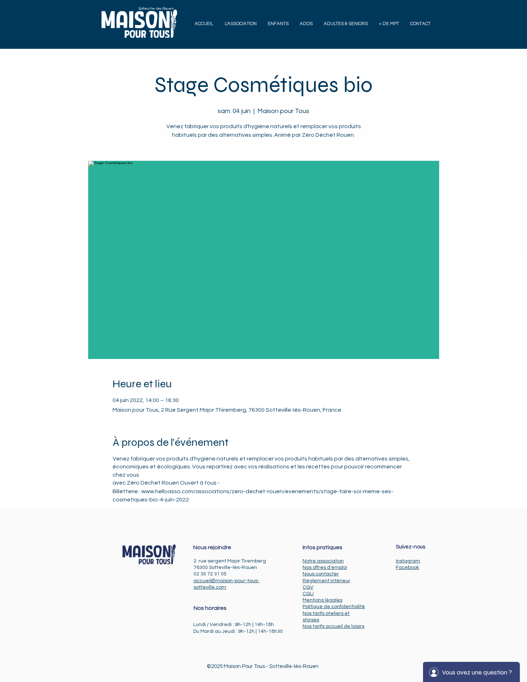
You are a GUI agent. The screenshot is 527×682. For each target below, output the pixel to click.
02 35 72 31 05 (210, 573)
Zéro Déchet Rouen (153, 483)
